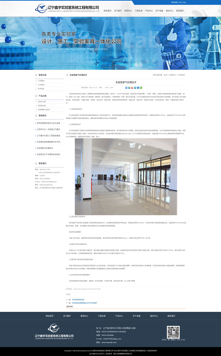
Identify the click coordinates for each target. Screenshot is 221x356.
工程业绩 (138, 11)
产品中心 (149, 11)
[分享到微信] (141, 88)
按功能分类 (42, 106)
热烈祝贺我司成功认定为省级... (49, 123)
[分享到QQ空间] (129, 88)
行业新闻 (41, 85)
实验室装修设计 (141, 351)
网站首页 (107, 11)
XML (184, 2)
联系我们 (180, 11)
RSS (180, 2)
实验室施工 (125, 351)
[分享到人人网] (138, 88)
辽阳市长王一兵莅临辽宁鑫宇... (49, 129)
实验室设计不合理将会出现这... (49, 154)
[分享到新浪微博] (132, 88)
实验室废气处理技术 (45, 148)
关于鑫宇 (118, 11)
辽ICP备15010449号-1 (97, 354)
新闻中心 (128, 11)
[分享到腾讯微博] (135, 88)
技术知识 (41, 89)
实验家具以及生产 (44, 110)
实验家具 (132, 351)
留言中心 (170, 11)
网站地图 (174, 2)
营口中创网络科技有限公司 (122, 354)
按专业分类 (42, 102)
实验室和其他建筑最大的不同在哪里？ (85, 303)
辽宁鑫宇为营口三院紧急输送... (49, 136)
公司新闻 (41, 81)
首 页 (165, 75)
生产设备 (159, 11)
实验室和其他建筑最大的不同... (49, 142)
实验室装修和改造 (78, 300)
